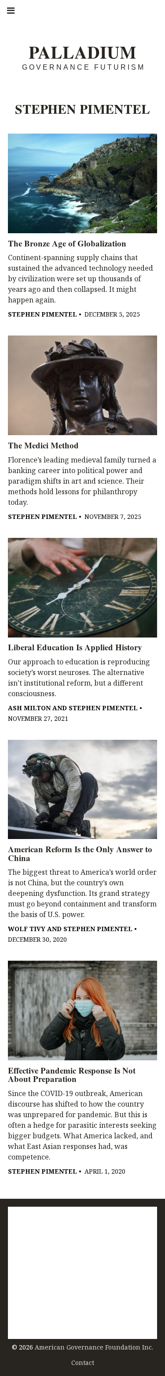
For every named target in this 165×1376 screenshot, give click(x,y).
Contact (82, 1362)
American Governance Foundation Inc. (94, 1347)
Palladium (82, 52)
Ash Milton (29, 708)
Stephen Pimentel (42, 314)
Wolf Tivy (26, 929)
